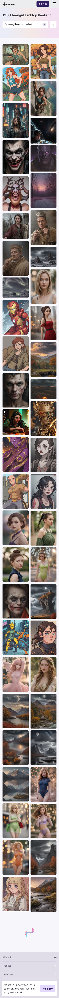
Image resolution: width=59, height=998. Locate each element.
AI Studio (7, 957)
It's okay (48, 988)
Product (7, 965)
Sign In (43, 3)
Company (8, 974)
